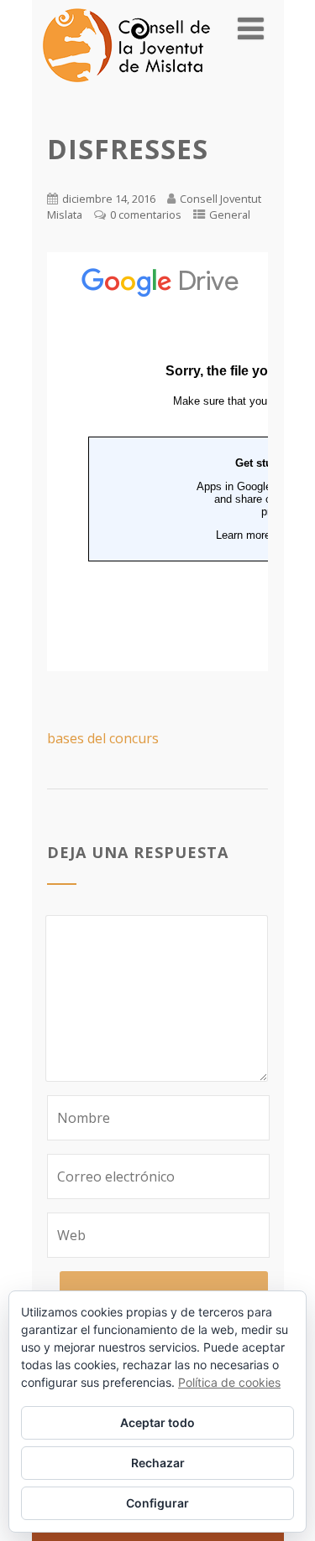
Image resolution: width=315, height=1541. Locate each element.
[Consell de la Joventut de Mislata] (126, 86)
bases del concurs (103, 738)
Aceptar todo (157, 1422)
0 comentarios (145, 214)
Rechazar (158, 1463)
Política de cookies (229, 1382)
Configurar (157, 1503)
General (229, 214)
